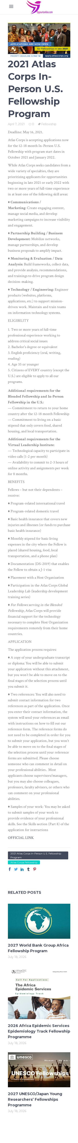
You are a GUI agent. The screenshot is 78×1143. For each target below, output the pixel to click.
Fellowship (48, 124)
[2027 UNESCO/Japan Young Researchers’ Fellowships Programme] (39, 1069)
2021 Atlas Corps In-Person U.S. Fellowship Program (35, 855)
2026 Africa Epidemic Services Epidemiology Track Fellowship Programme (39, 1031)
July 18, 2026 (17, 957)
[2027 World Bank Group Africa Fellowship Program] (39, 921)
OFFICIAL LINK (21, 837)
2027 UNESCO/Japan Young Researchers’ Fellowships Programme (35, 1099)
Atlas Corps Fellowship (23, 862)
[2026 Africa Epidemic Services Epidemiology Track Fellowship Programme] (39, 992)
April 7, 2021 (16, 124)
